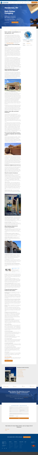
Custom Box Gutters (20, 372)
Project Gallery (6, 386)
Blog (22, 2)
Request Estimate (34, 2)
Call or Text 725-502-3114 (8, 357)
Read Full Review (26, 397)
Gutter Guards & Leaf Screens (16, 447)
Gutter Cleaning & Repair (11, 444)
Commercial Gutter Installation (22, 369)
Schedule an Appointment (8, 360)
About (25, 2)
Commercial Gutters (10, 447)
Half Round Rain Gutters (21, 376)
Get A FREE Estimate (15, 22)
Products (14, 2)
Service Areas (19, 2)
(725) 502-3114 (27, 0)
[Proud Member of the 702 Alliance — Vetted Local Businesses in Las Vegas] (33, 446)
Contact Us (3, 446)
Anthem (6, 430)
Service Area (32, 386)
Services (11, 2)
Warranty (15, 386)
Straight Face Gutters (20, 375)
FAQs (28, 2)
